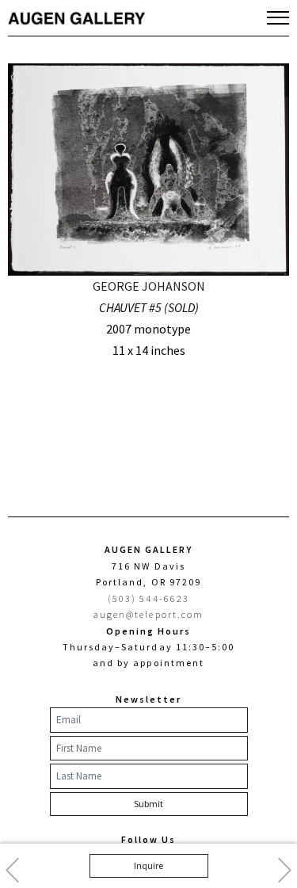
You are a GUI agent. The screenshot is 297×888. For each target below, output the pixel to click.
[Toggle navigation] (278, 17)
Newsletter (148, 699)
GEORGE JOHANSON (149, 286)
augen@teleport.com (148, 614)
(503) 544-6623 (148, 598)
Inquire (148, 865)
